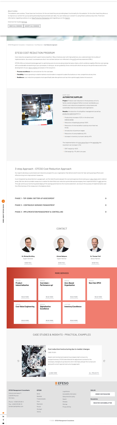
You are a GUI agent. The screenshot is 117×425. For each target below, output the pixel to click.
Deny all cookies (16, 26)
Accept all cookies (32, 26)
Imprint (67, 18)
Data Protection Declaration (41, 18)
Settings (24, 22)
